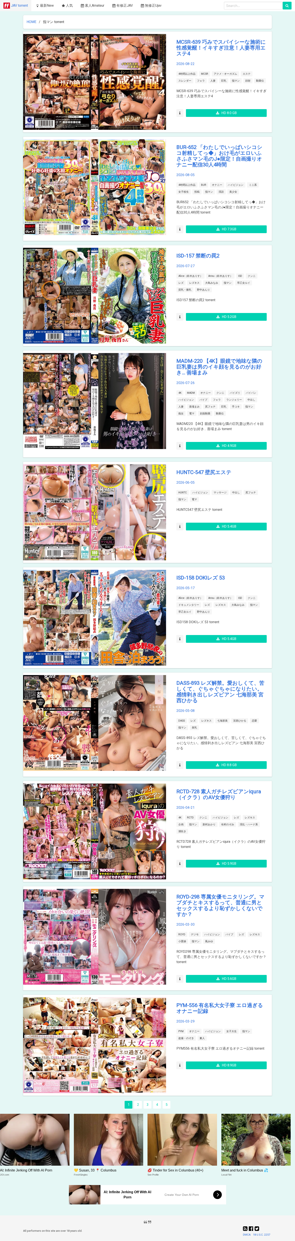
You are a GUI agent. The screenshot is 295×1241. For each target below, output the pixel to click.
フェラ (201, 80)
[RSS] (246, 1229)
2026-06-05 (185, 482)
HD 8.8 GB (229, 765)
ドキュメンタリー (188, 604)
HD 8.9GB (229, 1065)
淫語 (221, 191)
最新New (47, 5)
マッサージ (220, 492)
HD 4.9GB (229, 446)
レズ (181, 282)
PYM (181, 1031)
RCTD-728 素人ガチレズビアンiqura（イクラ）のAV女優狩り (218, 794)
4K (179, 392)
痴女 (181, 413)
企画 (181, 824)
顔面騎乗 (205, 413)
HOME (31, 22)
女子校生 (183, 191)
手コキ (236, 406)
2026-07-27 (185, 266)
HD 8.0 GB (229, 113)
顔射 (248, 80)
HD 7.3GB (229, 229)
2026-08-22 (185, 64)
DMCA (247, 1234)
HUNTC (182, 492)
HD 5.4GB (229, 526)
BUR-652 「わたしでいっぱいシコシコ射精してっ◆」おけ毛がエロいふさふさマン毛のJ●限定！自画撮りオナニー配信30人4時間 (219, 156)
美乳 (194, 727)
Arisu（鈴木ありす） (220, 275)
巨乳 (223, 80)
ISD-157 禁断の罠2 (197, 256)
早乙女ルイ (243, 282)
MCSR (204, 73)
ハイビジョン (235, 184)
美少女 (233, 191)
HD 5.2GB (229, 317)
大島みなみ (211, 282)
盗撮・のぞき (186, 1038)
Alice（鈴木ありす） (190, 275)
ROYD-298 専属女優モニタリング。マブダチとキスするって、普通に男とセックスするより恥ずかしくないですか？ (220, 905)
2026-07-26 (185, 383)
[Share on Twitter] (257, 1229)
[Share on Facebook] (252, 1229)
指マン (236, 80)
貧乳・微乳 (184, 289)
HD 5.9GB (229, 863)
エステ (247, 73)
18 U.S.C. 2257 (261, 1234)
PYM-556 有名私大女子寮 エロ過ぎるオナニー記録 (219, 1008)
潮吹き (182, 831)
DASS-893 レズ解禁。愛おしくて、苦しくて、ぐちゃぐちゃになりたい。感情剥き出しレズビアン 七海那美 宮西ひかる (220, 691)
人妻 (213, 80)
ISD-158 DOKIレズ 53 (200, 578)
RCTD (190, 817)
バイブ (203, 399)
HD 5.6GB (229, 979)
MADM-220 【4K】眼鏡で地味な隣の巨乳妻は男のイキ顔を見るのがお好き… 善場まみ (219, 367)
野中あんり (203, 289)
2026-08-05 (185, 175)
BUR (203, 184)
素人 (202, 1038)
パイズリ (235, 392)
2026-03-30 (185, 924)
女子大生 (231, 1031)
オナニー (217, 184)
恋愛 (254, 720)
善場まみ (194, 406)
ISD (240, 275)
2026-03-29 (185, 1021)
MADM (191, 392)
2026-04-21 (185, 808)
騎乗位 (260, 80)
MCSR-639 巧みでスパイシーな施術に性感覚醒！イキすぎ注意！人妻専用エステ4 (221, 48)
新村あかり (209, 824)
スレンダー (184, 80)
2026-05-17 (185, 588)
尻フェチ (210, 406)
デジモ (195, 934)
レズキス (194, 282)
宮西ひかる (239, 720)
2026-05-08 (185, 711)
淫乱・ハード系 (249, 824)
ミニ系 (253, 184)
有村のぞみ (227, 824)
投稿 (197, 191)
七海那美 (222, 720)
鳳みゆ (209, 941)
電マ (191, 413)
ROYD (181, 934)
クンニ (251, 275)
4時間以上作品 (186, 73)
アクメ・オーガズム (225, 73)
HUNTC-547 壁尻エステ (204, 472)
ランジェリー (234, 399)
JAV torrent (19, 5)
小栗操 (182, 941)
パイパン (251, 392)
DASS (181, 720)
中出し (251, 399)
